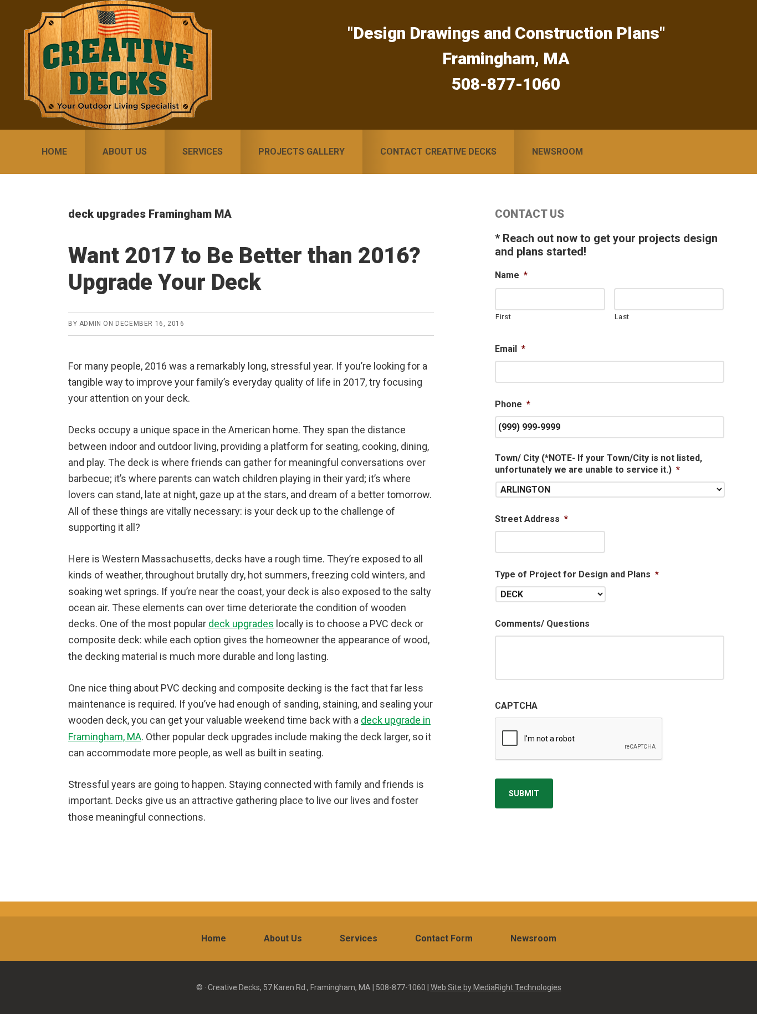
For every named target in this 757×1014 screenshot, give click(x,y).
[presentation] (579, 739)
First (503, 317)
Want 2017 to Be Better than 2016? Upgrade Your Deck (244, 269)
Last (622, 317)
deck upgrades (241, 623)
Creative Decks (118, 65)
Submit (524, 793)
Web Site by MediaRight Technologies (496, 987)
